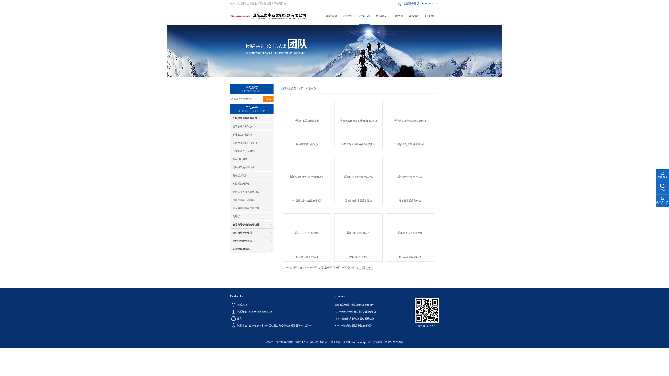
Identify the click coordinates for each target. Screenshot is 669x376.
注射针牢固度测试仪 (410, 200)
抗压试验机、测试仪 (244, 200)
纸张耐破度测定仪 (358, 257)
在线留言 (414, 15)
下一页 (336, 267)
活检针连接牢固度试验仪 (358, 200)
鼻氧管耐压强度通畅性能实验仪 (358, 144)
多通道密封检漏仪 (242, 134)
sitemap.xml (364, 342)
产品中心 (364, 15)
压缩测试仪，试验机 (244, 151)
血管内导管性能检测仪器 (246, 224)
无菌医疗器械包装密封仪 (246, 192)
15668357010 (429, 3)
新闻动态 (381, 15)
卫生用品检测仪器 (242, 233)
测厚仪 (236, 216)
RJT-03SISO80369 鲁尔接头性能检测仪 (355, 311)
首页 (300, 88)
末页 (344, 267)
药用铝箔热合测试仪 (244, 167)
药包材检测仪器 (241, 249)
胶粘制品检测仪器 (242, 241)
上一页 (328, 267)
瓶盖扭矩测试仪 (241, 159)
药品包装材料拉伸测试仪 (246, 208)
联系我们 (430, 15)
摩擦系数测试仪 (241, 183)
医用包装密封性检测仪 (245, 143)
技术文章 (397, 15)
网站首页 (331, 15)
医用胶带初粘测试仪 (307, 144)
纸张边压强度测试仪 (410, 257)
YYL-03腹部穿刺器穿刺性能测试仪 (353, 325)
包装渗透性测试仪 (242, 126)
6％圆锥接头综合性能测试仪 (307, 200)
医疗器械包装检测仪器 (245, 118)
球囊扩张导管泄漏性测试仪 (410, 144)
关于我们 (348, 15)
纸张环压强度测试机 (307, 257)
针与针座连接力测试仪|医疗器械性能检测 (356, 318)
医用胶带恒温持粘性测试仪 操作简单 (354, 304)
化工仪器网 (349, 342)
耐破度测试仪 (240, 175)
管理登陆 (398, 342)
